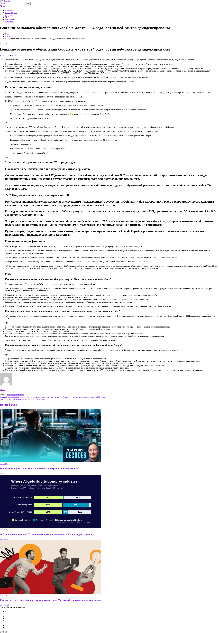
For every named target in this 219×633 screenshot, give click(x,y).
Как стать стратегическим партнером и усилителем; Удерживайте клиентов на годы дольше (51, 600)
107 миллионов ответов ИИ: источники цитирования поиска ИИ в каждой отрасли (46, 534)
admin (14, 55)
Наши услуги (11, 13)
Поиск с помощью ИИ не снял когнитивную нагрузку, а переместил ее (39, 468)
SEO (7, 17)
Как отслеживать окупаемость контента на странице (22, 399)
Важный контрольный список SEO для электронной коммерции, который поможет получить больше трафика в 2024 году (53, 397)
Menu (2, 6)
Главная (8, 10)
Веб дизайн (10, 19)
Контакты (9, 22)
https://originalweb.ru (15, 395)
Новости (9, 15)
